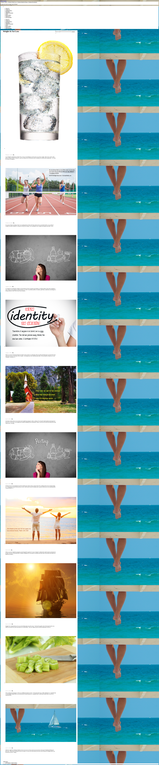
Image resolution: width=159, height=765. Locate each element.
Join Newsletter (8, 17)
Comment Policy (8, 10)
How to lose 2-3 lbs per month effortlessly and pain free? (23, 152)
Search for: (57, 31)
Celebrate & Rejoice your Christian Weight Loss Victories (24, 547)
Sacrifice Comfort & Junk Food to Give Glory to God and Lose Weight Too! (29, 284)
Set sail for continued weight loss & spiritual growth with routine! (26, 745)
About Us (7, 8)
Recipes (11, 683)
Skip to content (3, 1)
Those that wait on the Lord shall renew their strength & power (25, 416)
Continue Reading (9, 161)
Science (10, 149)
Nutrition (15, 478)
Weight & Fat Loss (16, 149)
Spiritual (10, 281)
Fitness (6, 149)
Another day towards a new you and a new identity (21, 350)
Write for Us (7, 16)
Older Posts (5, 761)
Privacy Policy (8, 15)
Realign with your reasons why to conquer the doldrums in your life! (27, 621)
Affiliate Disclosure (9, 12)
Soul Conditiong (8, 413)
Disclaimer (7, 11)
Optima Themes (14, 763)
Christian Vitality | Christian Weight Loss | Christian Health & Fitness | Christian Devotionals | (18, 2)
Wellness (27, 413)
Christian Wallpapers (9, 544)
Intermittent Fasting (13, 216)
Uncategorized (12, 347)
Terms (6, 14)
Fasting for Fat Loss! (12, 481)
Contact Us (7, 9)
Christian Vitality (18, 154)
